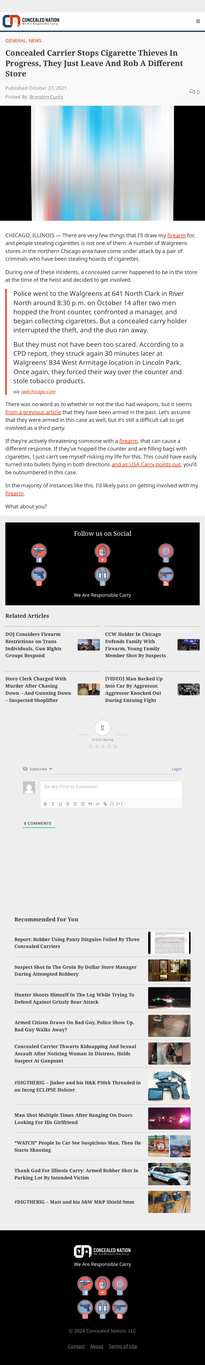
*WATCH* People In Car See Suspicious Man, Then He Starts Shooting (77, 1146)
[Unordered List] (82, 804)
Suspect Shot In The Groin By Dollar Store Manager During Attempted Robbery (75, 970)
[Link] (105, 804)
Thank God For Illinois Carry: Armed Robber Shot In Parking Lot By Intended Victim (76, 1174)
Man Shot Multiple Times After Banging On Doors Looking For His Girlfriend (73, 1118)
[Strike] (68, 804)
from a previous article (33, 412)
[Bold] (45, 804)
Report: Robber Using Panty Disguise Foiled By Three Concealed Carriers (77, 943)
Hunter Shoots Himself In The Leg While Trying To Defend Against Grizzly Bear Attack (74, 998)
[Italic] (53, 804)
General (15, 40)
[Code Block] (97, 804)
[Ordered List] (75, 804)
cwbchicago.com (38, 391)
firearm (176, 235)
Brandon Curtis (46, 96)
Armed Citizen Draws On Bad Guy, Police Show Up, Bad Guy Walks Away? (74, 1026)
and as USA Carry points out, (147, 464)
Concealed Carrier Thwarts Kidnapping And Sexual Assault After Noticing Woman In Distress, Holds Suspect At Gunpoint (75, 1053)
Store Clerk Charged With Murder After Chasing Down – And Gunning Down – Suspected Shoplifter (38, 689)
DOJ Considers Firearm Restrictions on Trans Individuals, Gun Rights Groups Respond (33, 645)
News (35, 40)
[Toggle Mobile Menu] (198, 21)
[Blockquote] (90, 804)
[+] (120, 804)
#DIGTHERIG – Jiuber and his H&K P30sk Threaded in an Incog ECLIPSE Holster (77, 1086)
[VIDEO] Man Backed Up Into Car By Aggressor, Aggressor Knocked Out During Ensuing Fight (134, 689)
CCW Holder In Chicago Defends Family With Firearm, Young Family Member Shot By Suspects (135, 645)
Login (176, 768)
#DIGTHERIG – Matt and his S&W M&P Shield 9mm (74, 1202)
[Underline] (60, 804)
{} (112, 804)
